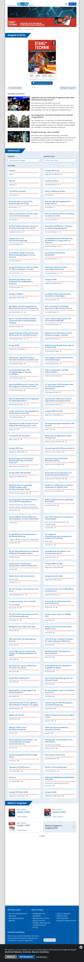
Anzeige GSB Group (16, 448)
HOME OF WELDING (63, 914)
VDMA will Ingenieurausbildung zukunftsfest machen (56, 728)
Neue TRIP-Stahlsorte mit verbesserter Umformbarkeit (59, 518)
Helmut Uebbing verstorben (55, 191)
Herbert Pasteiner (30, 505)
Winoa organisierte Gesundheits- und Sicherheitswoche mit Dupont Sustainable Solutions (23, 742)
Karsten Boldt (13, 579)
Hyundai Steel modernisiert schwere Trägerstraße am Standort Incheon (58, 400)
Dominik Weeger (14, 604)
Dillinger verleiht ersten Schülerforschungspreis (17, 728)
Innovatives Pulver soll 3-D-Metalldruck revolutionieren (59, 590)
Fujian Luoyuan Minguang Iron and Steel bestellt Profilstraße (58, 320)
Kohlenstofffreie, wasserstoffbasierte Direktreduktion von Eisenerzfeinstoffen (24, 518)
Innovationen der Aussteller (19, 436)
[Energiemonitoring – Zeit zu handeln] (19, 137)
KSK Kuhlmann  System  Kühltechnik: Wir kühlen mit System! (23, 667)
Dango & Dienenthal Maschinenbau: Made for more (58, 628)
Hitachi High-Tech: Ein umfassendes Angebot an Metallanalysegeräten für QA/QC (23, 653)
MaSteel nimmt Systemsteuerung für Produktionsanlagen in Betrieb (58, 334)
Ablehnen (11, 957)
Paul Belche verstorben (17, 191)
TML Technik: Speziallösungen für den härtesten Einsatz (59, 679)
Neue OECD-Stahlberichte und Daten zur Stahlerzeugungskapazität (58, 227)
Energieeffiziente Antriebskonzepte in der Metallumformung (23, 535)
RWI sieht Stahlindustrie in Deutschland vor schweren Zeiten (59, 215)
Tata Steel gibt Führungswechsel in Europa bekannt (58, 202)
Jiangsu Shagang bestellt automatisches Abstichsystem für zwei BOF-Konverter (23, 334)
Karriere (48, 721)
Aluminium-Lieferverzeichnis (66, 920)
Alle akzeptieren (26, 957)
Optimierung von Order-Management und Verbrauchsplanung (59, 704)
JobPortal (12, 920)
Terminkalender (50, 759)
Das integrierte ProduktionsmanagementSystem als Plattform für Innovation (58, 536)
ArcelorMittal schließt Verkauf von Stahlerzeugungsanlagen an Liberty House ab (22, 255)
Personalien (13, 195)
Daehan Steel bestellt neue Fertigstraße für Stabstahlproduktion (24, 400)
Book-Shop (12, 916)
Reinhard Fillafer (14, 507)
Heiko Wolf (48, 541)
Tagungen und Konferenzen (19, 767)
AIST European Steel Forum (55, 755)
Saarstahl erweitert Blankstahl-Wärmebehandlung (56, 459)
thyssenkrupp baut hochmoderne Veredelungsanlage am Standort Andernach (21, 460)
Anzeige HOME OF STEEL (54, 411)
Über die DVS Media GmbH (18, 914)
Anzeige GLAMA (51, 279)
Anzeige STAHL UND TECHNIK (20, 473)
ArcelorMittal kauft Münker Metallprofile (55, 254)
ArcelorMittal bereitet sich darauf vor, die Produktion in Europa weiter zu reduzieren (59, 240)
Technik (11, 510)
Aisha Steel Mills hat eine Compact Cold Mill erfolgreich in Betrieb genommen (23, 385)
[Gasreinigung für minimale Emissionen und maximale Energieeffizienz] (19, 121)
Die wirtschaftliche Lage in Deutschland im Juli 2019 (59, 691)
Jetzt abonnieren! (49, 940)
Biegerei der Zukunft (16, 715)
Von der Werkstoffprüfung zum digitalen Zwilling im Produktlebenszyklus (24, 552)
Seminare (12, 777)
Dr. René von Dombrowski (29, 539)
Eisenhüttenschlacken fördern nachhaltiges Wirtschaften (56, 268)
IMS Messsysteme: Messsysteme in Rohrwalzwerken (58, 652)
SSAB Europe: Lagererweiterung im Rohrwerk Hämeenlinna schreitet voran (23, 359)
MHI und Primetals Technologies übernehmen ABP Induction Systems (58, 307)
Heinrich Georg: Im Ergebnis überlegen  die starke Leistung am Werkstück (59, 640)
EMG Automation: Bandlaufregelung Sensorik (22, 640)
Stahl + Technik (12, 29)
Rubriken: (11, 156)
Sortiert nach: (49, 156)
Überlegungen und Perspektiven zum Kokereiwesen (59, 741)
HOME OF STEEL (62, 916)
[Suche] (66, 4)
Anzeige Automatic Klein (54, 576)
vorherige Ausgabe (15, 88)
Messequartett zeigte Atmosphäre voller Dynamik (60, 424)
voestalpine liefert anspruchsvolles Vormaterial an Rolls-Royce (58, 295)
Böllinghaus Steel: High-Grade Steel (22, 627)
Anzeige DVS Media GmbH (18, 792)
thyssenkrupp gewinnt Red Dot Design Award (23, 756)
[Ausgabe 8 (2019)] (42, 60)
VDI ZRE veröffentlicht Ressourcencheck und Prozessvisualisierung (24, 615)
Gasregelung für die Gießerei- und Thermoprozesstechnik (57, 552)
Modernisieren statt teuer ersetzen (22, 576)
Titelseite (12, 170)
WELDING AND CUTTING (41, 918)
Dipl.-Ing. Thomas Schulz (53, 522)
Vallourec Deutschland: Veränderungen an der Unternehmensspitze (23, 215)
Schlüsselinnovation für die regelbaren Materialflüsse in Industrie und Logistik (23, 704)
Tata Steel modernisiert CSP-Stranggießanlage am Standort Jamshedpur (20, 372)
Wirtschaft (12, 608)
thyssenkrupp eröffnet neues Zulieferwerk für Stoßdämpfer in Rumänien (21, 281)
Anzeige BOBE (14, 345)
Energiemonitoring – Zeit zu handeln (45, 132)
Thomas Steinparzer (16, 505)
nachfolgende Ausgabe (67, 88)
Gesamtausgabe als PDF (43, 83)
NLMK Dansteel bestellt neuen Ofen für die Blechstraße (59, 346)
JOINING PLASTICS (39, 920)
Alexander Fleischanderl (29, 507)
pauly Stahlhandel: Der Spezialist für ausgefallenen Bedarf (58, 667)
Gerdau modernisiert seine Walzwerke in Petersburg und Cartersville (24, 412)
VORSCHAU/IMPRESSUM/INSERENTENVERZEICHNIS (59, 778)
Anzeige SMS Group (52, 170)
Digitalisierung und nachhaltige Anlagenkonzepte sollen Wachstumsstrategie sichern (52, 98)
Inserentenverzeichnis (61, 783)
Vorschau (48, 786)
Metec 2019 (13, 429)
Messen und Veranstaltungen (56, 767)
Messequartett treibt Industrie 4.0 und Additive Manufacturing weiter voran (23, 424)
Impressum (49, 783)
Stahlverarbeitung (15, 595)
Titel (10, 174)
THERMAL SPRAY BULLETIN (42, 923)
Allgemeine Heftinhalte (53, 174)
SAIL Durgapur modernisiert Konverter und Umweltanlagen (59, 359)
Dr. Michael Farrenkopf (53, 745)
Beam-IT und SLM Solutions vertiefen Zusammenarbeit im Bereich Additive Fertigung (22, 321)
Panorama (48, 748)
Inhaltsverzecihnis (51, 181)
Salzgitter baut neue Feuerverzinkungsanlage (18, 239)
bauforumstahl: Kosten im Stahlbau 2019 (58, 615)
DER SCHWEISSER (62, 918)
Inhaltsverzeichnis (51, 185)
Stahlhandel (13, 709)
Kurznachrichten (50, 220)
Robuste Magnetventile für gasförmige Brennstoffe (59, 500)
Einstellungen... (42, 957)
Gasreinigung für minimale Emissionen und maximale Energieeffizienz (52, 116)
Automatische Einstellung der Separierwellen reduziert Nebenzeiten (23, 565)
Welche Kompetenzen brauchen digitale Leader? (60, 716)
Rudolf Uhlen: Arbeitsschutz (19, 678)
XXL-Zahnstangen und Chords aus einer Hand (23, 590)
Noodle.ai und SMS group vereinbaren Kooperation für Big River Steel (59, 486)
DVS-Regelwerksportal (16, 918)
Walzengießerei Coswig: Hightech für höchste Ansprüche (22, 691)
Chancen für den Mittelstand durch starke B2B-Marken (58, 602)
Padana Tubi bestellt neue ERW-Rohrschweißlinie (57, 371)
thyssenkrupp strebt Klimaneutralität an (60, 448)
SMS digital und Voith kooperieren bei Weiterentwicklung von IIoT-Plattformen (24, 307)
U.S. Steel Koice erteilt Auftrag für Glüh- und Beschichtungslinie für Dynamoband (59, 386)
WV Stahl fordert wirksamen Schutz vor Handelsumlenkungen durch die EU (23, 227)
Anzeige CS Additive (16, 294)
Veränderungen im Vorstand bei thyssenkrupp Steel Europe (21, 202)
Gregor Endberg (14, 539)
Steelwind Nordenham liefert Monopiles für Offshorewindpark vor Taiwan (24, 268)
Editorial (12, 181)
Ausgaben (20, 29)
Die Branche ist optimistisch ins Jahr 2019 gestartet (58, 437)
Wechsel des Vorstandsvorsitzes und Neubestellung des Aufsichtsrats (58, 474)
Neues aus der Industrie (53, 442)
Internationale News (52, 324)
